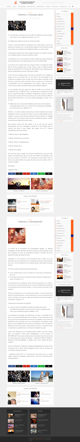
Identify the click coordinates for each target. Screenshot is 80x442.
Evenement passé (22, 6)
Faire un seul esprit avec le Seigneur (42, 431)
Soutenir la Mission (40, 6)
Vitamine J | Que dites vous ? (38, 409)
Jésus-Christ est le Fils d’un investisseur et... (20, 415)
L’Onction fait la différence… (45, 394)
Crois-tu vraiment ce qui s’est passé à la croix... (67, 70)
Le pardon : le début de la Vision (67, 65)
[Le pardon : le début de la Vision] (60, 65)
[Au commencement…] (60, 59)
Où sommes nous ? (63, 6)
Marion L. (43, 439)
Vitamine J (9, 6)
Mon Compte (55, 6)
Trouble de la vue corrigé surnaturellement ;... (42, 415)
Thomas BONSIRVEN (36, 439)
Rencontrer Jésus (31, 6)
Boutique (48, 6)
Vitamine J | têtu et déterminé (43, 419)
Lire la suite (60, 121)
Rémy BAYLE (37, 18)
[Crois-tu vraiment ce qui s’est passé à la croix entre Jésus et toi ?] (60, 70)
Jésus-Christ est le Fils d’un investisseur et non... (67, 53)
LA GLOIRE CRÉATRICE (44, 401)
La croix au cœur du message (23, 208)
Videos (14, 6)
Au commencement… (68, 58)
